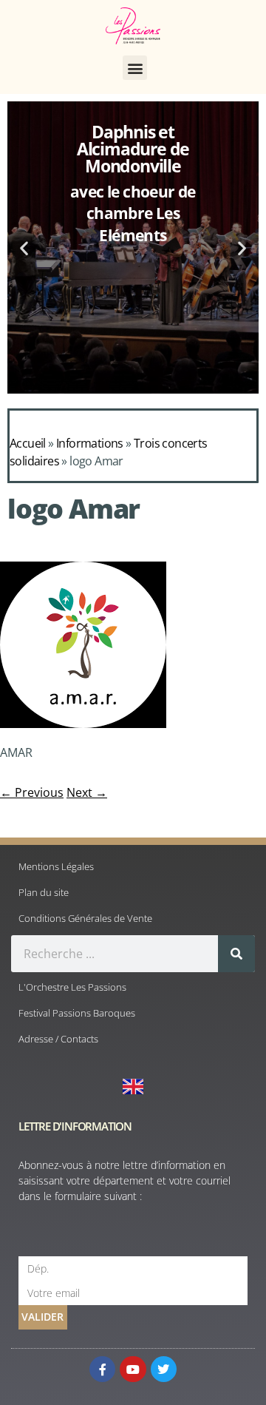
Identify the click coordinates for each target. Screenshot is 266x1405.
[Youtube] (133, 1369)
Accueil (28, 443)
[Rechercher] (236, 953)
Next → (86, 792)
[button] (135, 67)
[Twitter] (164, 1369)
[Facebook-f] (102, 1369)
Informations (89, 443)
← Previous (32, 792)
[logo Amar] (83, 723)
